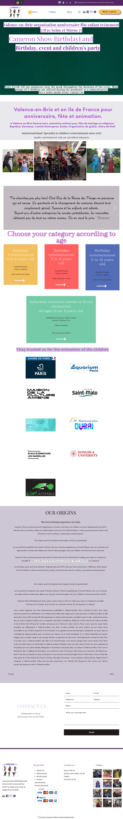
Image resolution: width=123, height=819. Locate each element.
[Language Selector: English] (19, 2)
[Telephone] (70, 2)
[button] (79, 12)
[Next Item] (115, 208)
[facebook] (63, 2)
